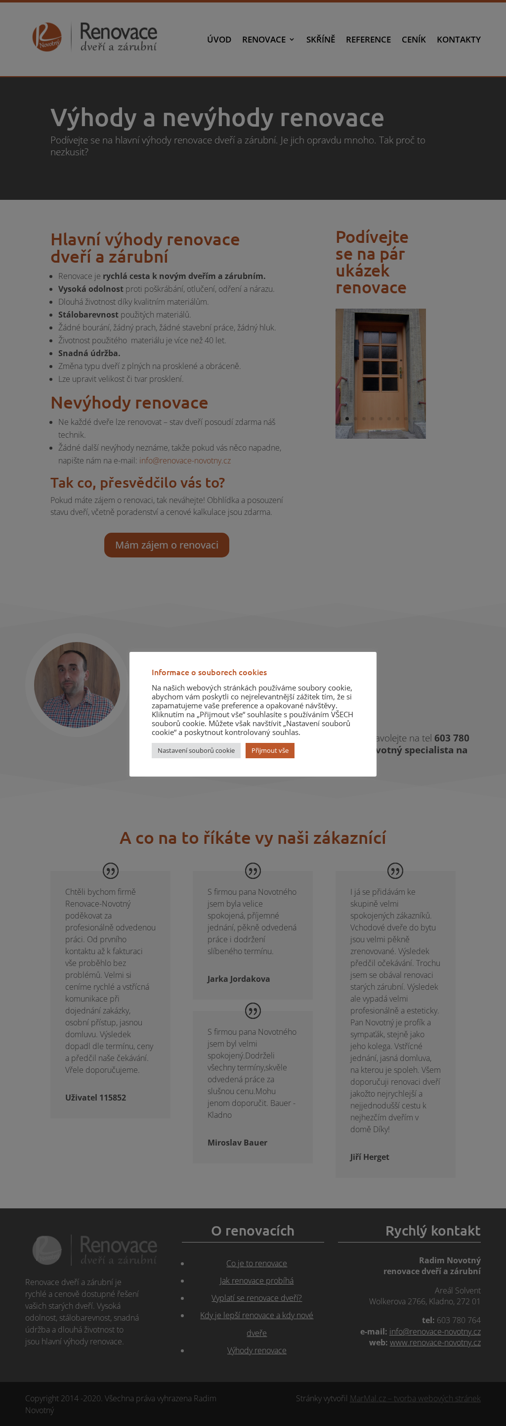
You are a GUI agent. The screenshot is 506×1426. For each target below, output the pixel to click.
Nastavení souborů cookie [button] (196, 750)
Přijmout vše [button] (270, 750)
